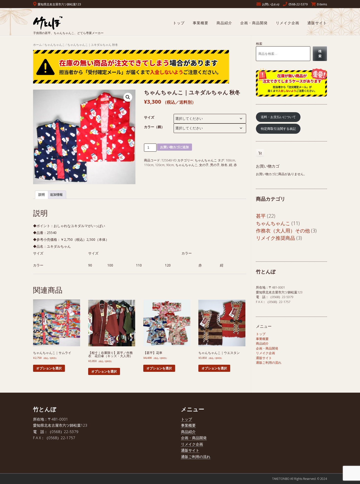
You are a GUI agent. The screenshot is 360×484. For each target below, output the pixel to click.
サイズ (149, 117)
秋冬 (224, 165)
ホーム (37, 45)
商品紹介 (224, 22)
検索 (259, 43)
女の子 (204, 165)
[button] (127, 97)
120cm (160, 165)
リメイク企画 (287, 22)
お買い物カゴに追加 (174, 147)
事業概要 (200, 22)
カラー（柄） (154, 126)
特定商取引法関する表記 (278, 128)
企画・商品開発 (254, 22)
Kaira (56, 481)
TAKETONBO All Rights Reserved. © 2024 (299, 479)
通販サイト (317, 22)
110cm (149, 165)
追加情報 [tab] (56, 194)
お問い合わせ (271, 4)
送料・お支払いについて (278, 117)
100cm (230, 160)
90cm (170, 165)
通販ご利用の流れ (268, 362)
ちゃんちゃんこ (54, 45)
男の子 (215, 165)
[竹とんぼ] (68, 22)
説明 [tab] (41, 194)
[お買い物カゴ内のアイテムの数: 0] (260, 153)
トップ (179, 22)
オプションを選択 (49, 368)
